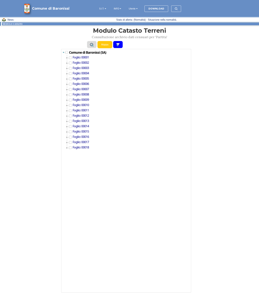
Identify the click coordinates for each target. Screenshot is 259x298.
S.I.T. (101, 8)
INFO (116, 8)
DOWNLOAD (156, 8)
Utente (132, 8)
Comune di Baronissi (51, 8)
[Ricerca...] (176, 8)
